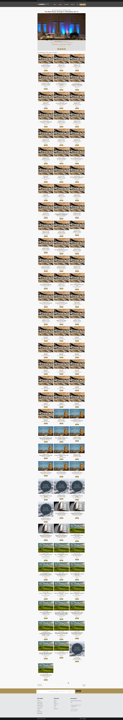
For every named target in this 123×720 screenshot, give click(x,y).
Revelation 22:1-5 (66, 41)
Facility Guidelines (39, 713)
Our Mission (39, 708)
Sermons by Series (39, 702)
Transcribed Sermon (61, 46)
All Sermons (39, 700)
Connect (60, 4)
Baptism (55, 702)
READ (46, 87)
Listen (46, 70)
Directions (72, 707)
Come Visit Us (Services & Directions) (76, 700)
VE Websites (84, 718)
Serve (71, 702)
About (54, 4)
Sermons (72, 4)
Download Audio (70, 42)
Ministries (66, 4)
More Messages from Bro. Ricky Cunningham (58, 42)
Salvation (55, 700)
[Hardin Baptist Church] (43, 3)
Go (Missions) (56, 708)
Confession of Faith (40, 705)
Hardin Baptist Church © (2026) (41, 718)
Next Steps (82, 4)
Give (77, 4)
